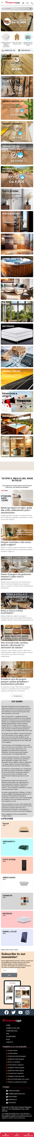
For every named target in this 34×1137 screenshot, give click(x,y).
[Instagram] (27, 1012)
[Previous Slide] (3, 21)
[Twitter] (13, 1012)
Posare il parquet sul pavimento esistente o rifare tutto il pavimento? (16, 576)
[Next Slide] (30, 21)
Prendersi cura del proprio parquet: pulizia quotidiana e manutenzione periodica (15, 681)
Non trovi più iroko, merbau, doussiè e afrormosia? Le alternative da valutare (14, 645)
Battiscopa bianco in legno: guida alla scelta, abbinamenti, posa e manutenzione (16, 510)
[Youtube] (20, 1012)
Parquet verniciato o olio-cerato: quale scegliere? (16, 543)
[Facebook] (6, 1012)
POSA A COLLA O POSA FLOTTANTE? (12, 612)
